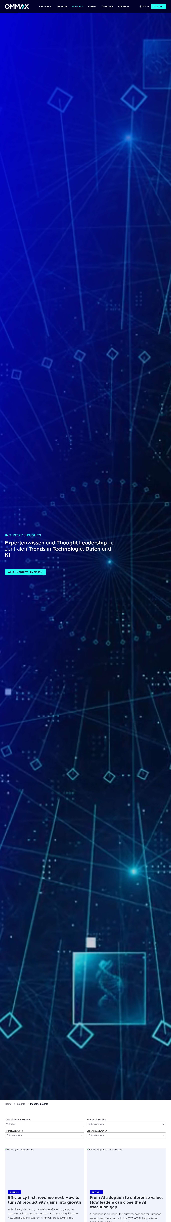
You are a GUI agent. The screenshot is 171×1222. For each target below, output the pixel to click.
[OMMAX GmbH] (17, 6)
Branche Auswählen (96, 1119)
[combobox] (126, 1124)
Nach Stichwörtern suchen (17, 1119)
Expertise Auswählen (97, 1131)
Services (61, 6)
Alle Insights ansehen (25, 572)
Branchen (45, 6)
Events (92, 6)
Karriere (123, 6)
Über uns (107, 6)
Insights (77, 6)
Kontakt (158, 6)
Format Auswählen (14, 1131)
